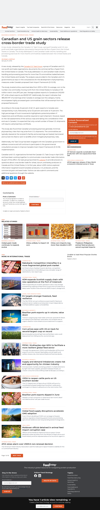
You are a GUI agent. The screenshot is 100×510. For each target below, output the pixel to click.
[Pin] (19, 177)
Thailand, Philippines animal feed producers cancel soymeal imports (85, 245)
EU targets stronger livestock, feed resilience (39, 297)
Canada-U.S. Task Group (33, 66)
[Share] (7, 177)
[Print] (3, 177)
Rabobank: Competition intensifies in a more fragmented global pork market (41, 264)
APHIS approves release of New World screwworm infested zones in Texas (81, 163)
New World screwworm (75, 160)
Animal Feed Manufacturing (31, 293)
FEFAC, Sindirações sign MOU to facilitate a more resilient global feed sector (43, 346)
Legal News (26, 425)
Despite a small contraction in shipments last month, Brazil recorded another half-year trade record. (42, 398)
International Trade (26, 35)
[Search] (92, 27)
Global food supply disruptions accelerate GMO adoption (43, 412)
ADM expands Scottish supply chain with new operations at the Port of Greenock (42, 280)
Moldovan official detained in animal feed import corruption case (43, 428)
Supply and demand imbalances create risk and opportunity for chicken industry (43, 363)
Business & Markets (9, 35)
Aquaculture (71, 150)
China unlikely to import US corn (37, 244)
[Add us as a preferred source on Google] (23, 177)
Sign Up (73, 141)
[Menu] (96, 27)
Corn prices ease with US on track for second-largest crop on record (40, 330)
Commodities (26, 260)
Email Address (34, 196)
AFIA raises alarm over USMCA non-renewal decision (27, 444)
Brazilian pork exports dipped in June (40, 395)
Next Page (17, 455)
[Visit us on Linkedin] (39, 475)
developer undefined (8, 59)
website (42, 160)
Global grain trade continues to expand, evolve (10, 245)
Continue (58, 506)
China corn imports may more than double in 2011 (61, 244)
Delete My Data (50, 480)
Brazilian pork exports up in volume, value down (43, 313)
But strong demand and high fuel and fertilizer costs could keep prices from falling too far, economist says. (42, 335)
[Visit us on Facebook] (35, 475)
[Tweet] (15, 177)
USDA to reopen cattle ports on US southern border (39, 379)
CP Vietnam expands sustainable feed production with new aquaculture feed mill (81, 153)
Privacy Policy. (90, 138)
